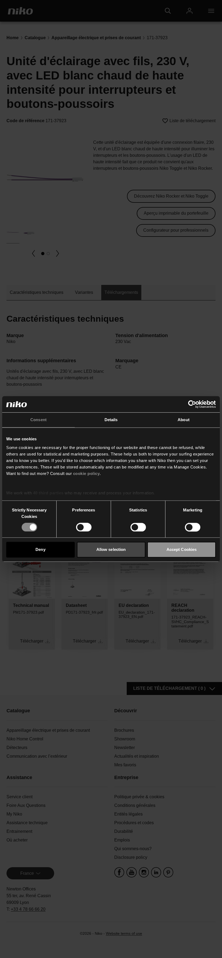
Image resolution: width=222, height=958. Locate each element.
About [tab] (184, 419)
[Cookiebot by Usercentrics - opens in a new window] (192, 404)
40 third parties (48, 493)
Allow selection (111, 549)
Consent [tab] (38, 419)
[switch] (84, 527)
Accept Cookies (181, 549)
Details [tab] (111, 419)
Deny (40, 549)
